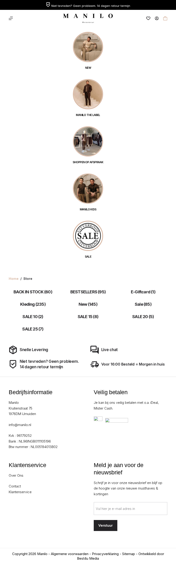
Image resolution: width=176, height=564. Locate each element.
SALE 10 (32, 316)
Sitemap (128, 554)
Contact (15, 486)
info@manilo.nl (20, 425)
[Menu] (11, 18)
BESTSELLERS (88, 291)
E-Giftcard (143, 291)
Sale (143, 304)
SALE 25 (32, 329)
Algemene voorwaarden (69, 554)
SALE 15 (88, 316)
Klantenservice (20, 492)
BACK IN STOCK (33, 291)
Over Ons (16, 475)
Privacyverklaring (105, 554)
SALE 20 (143, 316)
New (88, 304)
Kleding (33, 304)
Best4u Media (88, 558)
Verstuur (105, 525)
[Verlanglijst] (148, 18)
